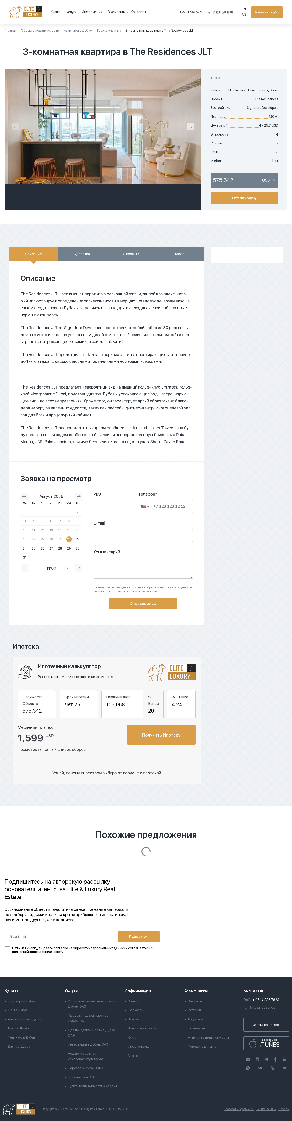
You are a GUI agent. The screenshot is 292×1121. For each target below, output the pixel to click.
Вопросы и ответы (142, 1028)
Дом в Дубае (18, 1010)
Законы (133, 1019)
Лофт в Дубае (18, 1028)
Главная (10, 30)
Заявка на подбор (267, 12)
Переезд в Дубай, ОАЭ (85, 1068)
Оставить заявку (244, 198)
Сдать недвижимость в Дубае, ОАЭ (92, 1032)
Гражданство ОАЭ (82, 1077)
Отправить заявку (143, 603)
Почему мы (196, 1028)
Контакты (138, 12)
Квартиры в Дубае (78, 30)
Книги (132, 1037)
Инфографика (139, 1046)
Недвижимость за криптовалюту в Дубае (86, 1056)
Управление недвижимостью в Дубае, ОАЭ (92, 1003)
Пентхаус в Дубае (22, 1037)
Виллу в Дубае (19, 1046)
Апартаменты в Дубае (25, 1019)
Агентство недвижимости (208, 1037)
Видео (133, 1001)
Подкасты (136, 1010)
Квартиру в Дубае (22, 1001)
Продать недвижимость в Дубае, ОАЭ (88, 1018)
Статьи (133, 1055)
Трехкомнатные (108, 30)
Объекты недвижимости (40, 30)
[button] (145, 506)
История (194, 1010)
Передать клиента (202, 1046)
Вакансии (195, 1001)
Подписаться (139, 936)
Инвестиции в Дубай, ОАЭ (88, 1044)
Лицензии (195, 1019)
